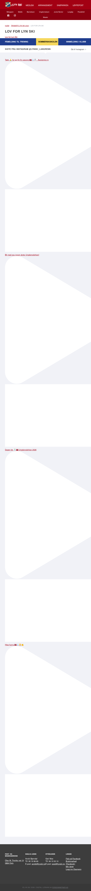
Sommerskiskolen (47, 41)
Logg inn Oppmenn (73, 869)
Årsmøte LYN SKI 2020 (20, 26)
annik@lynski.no (39, 863)
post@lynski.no (58, 863)
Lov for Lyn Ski (11, 36)
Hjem (7, 26)
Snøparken (62, 5)
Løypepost (78, 5)
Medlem (30, 5)
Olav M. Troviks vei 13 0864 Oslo (14, 861)
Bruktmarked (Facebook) (71, 862)
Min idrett (70, 866)
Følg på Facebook (73, 858)
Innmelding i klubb (76, 41)
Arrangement (45, 5)
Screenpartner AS (60, 887)
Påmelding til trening (16, 41)
